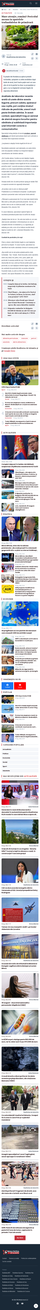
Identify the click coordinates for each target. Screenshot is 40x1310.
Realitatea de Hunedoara (22, 1285)
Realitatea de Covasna (23, 1291)
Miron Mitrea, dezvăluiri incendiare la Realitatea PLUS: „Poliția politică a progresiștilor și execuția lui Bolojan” (26, 559)
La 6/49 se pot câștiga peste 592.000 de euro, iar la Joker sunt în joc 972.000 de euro (20, 1040)
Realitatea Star (29, 1273)
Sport (3, 390)
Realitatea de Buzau (7, 1288)
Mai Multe (20, 1238)
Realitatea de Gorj (22, 1282)
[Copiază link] (32, 54)
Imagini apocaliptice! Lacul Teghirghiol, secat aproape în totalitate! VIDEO (18, 1155)
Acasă (4, 9)
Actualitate (15, 9)
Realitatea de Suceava (8, 1282)
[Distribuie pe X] (36, 58)
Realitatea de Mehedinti (8, 1291)
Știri (10, 9)
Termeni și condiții (14, 1258)
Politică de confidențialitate (28, 1258)
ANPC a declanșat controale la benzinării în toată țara (26, 640)
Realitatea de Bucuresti (22, 1288)
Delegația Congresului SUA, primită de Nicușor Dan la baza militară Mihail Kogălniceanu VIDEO (26, 580)
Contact (4, 1258)
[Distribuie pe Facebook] (36, 54)
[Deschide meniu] (36, 3)
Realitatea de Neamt (25, 1279)
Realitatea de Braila (7, 1285)
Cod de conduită (6, 1261)
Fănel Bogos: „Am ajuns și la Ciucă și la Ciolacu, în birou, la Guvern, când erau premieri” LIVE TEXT (22, 294)
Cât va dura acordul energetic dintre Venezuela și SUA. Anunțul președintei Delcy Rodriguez (20, 890)
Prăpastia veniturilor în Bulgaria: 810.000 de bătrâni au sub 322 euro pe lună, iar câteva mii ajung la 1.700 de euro (22, 311)
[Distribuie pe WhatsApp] (32, 58)
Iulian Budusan (33, 807)
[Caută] (31, 3)
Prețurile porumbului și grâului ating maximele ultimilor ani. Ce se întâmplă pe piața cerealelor (26, 661)
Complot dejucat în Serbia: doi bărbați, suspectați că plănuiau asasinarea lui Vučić (22, 286)
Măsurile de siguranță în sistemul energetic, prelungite (26, 670)
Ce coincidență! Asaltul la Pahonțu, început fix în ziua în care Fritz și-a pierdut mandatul (20, 1117)
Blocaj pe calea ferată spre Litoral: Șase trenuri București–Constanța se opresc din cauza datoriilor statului (21, 302)
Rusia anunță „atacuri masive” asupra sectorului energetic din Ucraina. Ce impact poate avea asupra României (26, 651)
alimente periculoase (10, 338)
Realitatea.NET (6, 1273)
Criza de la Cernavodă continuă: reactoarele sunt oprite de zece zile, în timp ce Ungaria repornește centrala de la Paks (21, 414)
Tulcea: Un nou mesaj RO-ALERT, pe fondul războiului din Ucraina (19, 928)
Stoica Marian (33, 846)
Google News (9, 351)
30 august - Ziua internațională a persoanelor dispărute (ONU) (15, 1004)
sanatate (6, 342)
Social (7, 399)
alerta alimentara (19, 342)
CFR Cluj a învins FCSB (11, 387)
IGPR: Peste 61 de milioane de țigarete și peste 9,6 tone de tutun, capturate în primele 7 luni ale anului (18, 1230)
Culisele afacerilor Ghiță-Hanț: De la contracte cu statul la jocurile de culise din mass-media (26, 569)
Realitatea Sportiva (18, 1273)
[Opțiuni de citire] (36, 1306)
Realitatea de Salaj (7, 1276)
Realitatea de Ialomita (16, 57)
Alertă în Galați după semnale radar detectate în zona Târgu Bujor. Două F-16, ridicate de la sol (20, 395)
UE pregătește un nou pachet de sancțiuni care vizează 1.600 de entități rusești (19, 632)
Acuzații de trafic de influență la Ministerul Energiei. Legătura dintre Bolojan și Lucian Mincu (19, 966)
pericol (33, 338)
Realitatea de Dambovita (21, 1276)
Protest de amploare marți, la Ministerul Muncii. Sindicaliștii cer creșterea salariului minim (21, 404)
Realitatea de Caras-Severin (9, 1279)
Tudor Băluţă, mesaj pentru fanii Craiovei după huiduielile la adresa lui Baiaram (20, 422)
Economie (8, 408)
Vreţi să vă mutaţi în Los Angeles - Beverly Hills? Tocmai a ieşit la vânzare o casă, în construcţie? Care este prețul (19, 851)
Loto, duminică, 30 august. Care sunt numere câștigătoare (25, 508)
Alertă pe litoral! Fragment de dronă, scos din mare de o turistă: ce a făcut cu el (19, 1192)
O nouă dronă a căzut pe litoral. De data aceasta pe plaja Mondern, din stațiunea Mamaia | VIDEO (19, 1078)
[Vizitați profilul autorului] (3, 56)
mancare (24, 338)
